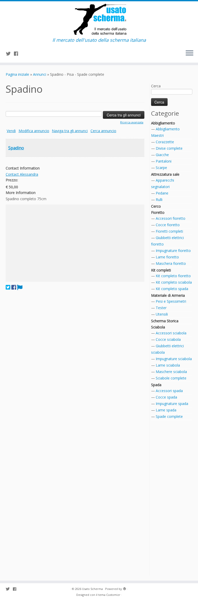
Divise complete (169, 148)
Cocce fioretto (168, 224)
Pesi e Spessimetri (171, 301)
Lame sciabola (168, 365)
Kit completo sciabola (174, 282)
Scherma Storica (164, 320)
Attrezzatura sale (165, 174)
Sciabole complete (171, 378)
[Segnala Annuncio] (19, 287)
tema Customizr (109, 595)
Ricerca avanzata (131, 122)
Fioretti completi (169, 231)
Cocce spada (166, 397)
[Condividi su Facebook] (13, 287)
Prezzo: (12, 179)
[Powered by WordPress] (124, 588)
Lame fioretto (167, 257)
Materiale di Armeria (168, 295)
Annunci (39, 74)
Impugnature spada (172, 403)
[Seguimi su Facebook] (17, 53)
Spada (156, 384)
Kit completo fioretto (173, 275)
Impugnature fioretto (173, 250)
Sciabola (158, 327)
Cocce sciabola (168, 339)
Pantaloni (163, 161)
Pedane (162, 193)
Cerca (156, 85)
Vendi (11, 130)
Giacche (162, 154)
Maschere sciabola (171, 371)
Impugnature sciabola (174, 358)
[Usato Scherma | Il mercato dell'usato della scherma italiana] (99, 19)
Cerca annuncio (103, 130)
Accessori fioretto (170, 218)
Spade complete (169, 416)
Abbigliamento (163, 123)
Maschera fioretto (171, 263)
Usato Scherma (92, 589)
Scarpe (161, 167)
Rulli (159, 199)
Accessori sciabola (171, 333)
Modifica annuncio (34, 130)
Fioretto (157, 212)
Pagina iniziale (17, 74)
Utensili (162, 314)
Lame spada (166, 410)
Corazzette (165, 141)
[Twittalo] (8, 287)
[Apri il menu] (189, 53)
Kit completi (161, 270)
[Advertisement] (75, 243)
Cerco (156, 206)
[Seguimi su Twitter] (10, 53)
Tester (161, 307)
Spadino (16, 148)
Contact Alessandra (22, 174)
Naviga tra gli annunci (70, 130)
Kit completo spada (172, 288)
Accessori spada (169, 390)
